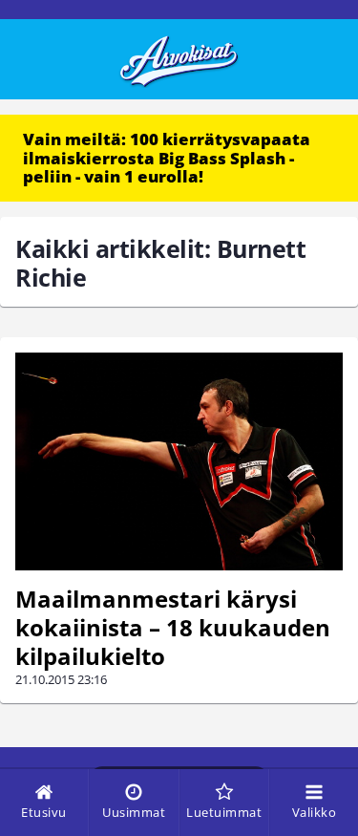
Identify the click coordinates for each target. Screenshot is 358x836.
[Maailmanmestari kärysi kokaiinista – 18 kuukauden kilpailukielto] (179, 462)
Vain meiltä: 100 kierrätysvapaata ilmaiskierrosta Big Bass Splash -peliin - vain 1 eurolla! (166, 157)
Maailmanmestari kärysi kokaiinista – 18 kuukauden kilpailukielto (172, 627)
